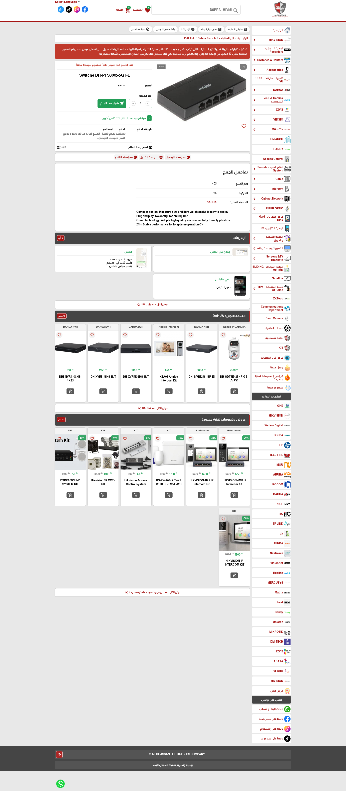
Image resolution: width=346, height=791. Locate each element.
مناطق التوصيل (165, 29)
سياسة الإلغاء (126, 157)
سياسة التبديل (151, 157)
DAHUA (212, 202)
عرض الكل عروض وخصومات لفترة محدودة (152, 592)
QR (61, 147)
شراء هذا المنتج (112, 103)
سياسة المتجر (140, 29)
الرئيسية (242, 38)
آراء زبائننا (188, 29)
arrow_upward (59, 754)
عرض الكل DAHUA (152, 408)
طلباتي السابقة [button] (237, 29)
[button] (141, 9)
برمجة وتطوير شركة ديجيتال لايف (173, 765)
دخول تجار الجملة (211, 29)
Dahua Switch (207, 38)
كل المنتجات (226, 38)
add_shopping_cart (234, 391)
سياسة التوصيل (177, 157)
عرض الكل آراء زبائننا (152, 304)
